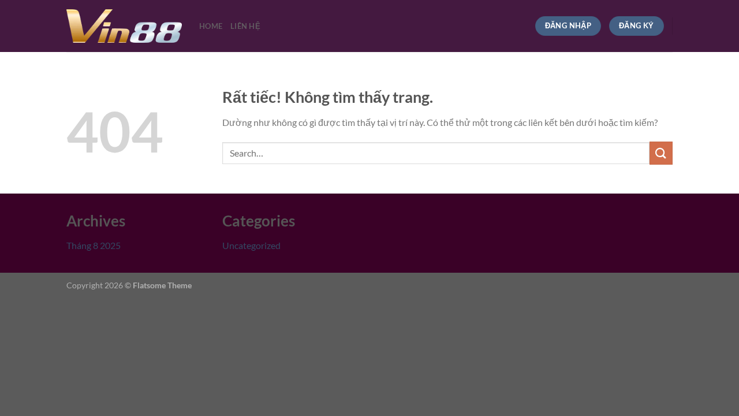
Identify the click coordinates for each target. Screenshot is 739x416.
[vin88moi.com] (124, 26)
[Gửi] (661, 153)
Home (210, 26)
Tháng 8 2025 (93, 245)
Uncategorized (251, 245)
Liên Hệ (245, 26)
